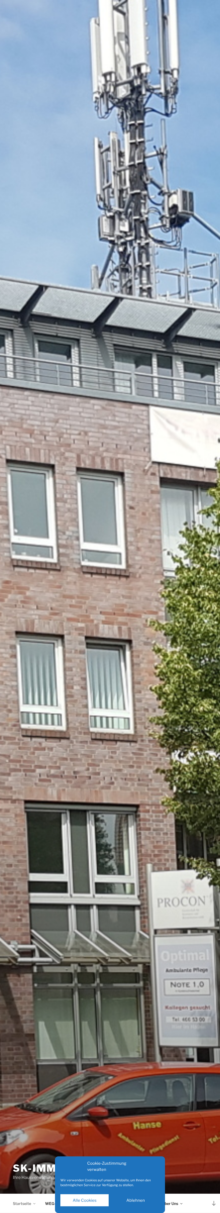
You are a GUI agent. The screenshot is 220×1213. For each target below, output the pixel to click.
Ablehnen (135, 1200)
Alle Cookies (85, 1200)
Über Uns (170, 1203)
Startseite (22, 1203)
